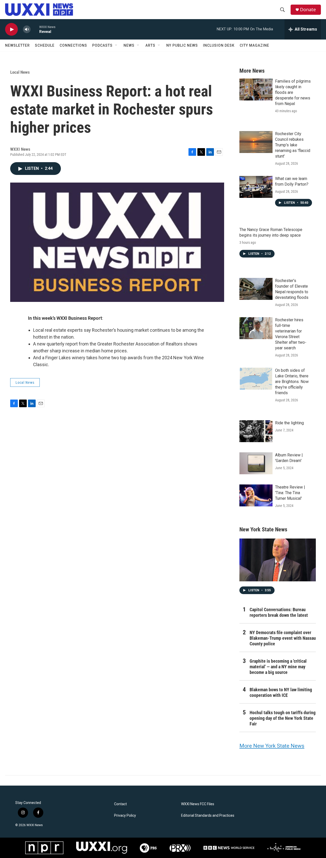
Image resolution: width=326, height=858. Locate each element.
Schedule (45, 45)
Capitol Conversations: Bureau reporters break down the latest (279, 612)
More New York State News (271, 746)
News (129, 45)
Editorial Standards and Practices (207, 815)
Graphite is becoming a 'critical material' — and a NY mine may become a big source (278, 666)
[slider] (35, 29)
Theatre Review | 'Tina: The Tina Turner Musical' (290, 493)
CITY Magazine (254, 45)
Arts (150, 45)
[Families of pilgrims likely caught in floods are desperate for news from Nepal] (256, 89)
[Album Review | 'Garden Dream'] (256, 463)
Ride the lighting (289, 422)
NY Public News (182, 45)
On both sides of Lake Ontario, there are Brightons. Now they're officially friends (292, 381)
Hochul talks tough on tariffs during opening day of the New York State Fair (283, 718)
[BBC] (228, 847)
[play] (11, 29)
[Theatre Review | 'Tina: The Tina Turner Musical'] (256, 495)
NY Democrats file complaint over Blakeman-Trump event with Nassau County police (283, 638)
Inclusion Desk (219, 45)
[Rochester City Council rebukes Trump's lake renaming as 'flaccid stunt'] (256, 142)
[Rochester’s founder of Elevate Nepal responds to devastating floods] (256, 289)
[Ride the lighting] (256, 431)
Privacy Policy (125, 815)
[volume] (26, 29)
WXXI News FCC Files (197, 804)
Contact (120, 804)
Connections (73, 45)
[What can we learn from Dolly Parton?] (256, 187)
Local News (20, 72)
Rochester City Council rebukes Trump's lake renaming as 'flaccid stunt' (292, 145)
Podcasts (102, 45)
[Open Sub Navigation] (116, 45)
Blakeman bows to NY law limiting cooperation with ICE (281, 692)
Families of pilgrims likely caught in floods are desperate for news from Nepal (293, 92)
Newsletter (17, 45)
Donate (308, 9)
